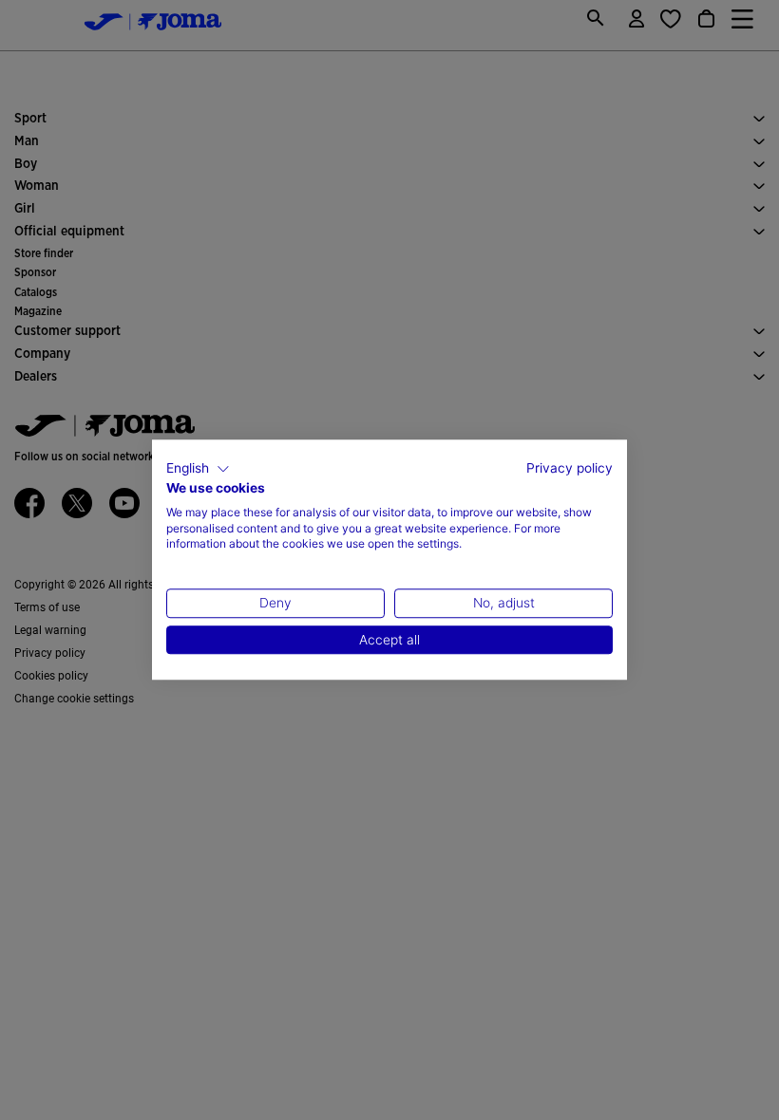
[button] (198, 468)
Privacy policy (569, 468)
